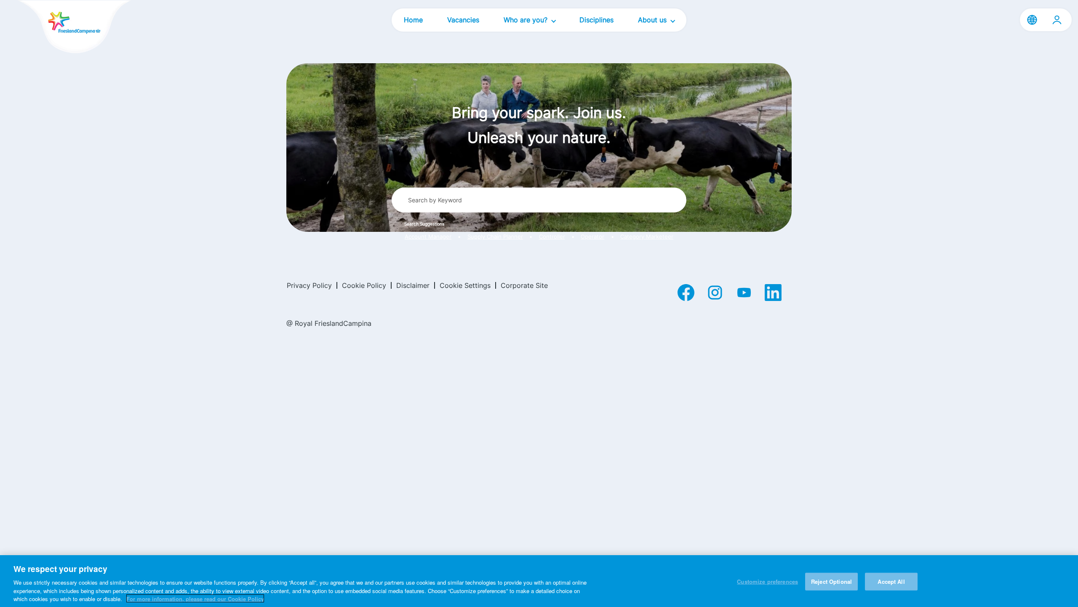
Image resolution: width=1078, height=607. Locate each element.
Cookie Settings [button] (465, 285)
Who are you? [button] (527, 20)
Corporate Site (524, 285)
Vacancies (463, 20)
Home (413, 20)
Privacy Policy (309, 285)
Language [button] (1032, 20)
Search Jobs (649, 200)
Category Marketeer (646, 237)
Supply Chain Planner (495, 237)
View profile (1057, 20)
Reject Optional (831, 581)
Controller (552, 237)
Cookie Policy (364, 285)
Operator (592, 237)
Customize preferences (767, 581)
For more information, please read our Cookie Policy (195, 598)
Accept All (891, 581)
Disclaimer (413, 285)
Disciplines (596, 20)
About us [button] (653, 20)
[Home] (60, 27)
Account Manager (428, 237)
